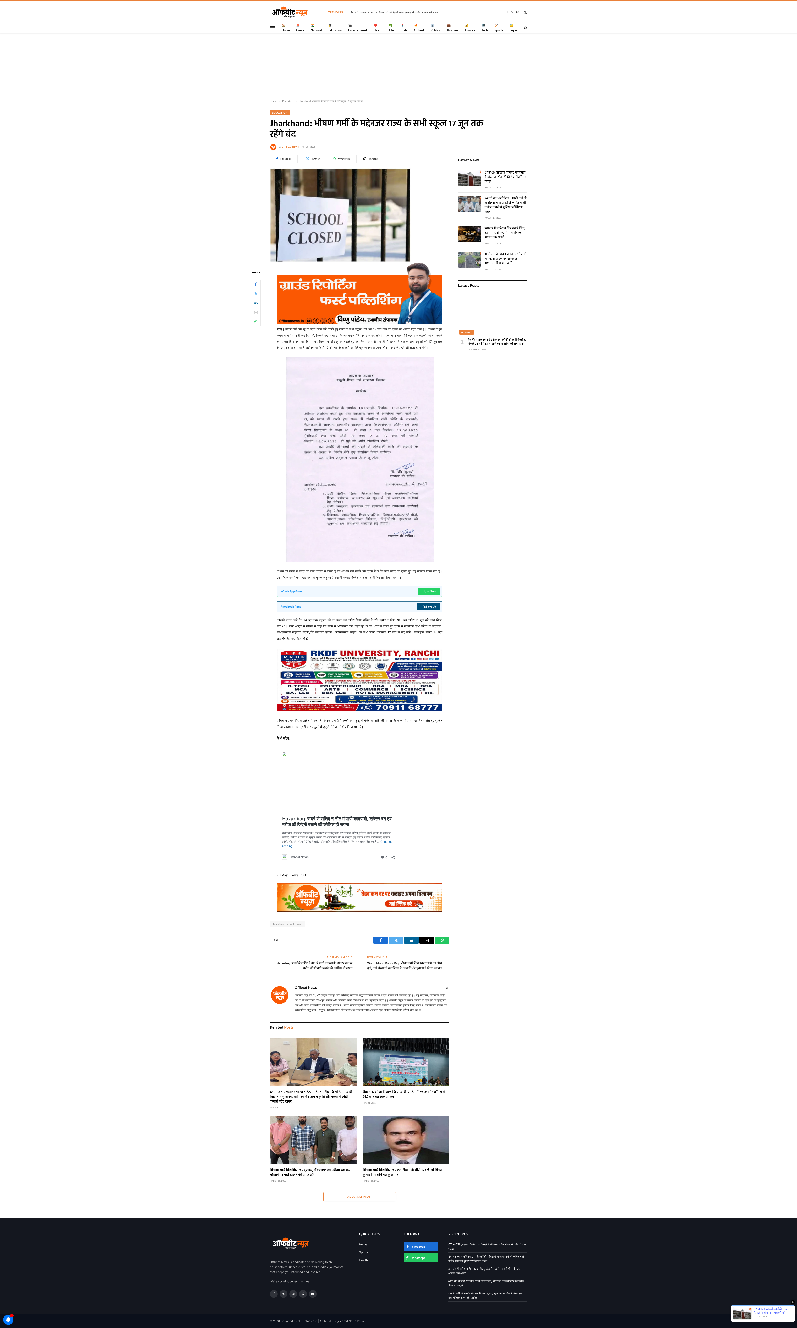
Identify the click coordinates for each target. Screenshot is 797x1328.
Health (363, 1260)
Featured (466, 332)
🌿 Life (391, 27)
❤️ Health (378, 27)
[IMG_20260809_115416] (359, 911)
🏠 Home (286, 27)
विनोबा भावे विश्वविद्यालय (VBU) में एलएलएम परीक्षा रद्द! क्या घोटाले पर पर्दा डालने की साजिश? (310, 1172)
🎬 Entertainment (357, 27)
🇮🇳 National (316, 27)
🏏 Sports (499, 27)
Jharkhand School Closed (287, 924)
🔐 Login (513, 27)
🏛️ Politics (435, 27)
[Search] (525, 27)
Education (279, 112)
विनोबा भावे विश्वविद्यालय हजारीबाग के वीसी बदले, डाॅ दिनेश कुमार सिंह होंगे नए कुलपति (402, 1172)
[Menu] (272, 28)
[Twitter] (256, 293)
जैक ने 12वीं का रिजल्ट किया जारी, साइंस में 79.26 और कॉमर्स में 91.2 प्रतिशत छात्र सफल (404, 1094)
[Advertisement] (398, 67)
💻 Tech (485, 27)
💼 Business (452, 27)
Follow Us (429, 606)
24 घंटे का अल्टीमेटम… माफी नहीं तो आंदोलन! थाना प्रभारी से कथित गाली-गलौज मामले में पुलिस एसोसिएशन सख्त (506, 205)
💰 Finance (470, 27)
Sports (363, 1252)
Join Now (429, 591)
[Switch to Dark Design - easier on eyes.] (525, 12)
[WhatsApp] (256, 321)
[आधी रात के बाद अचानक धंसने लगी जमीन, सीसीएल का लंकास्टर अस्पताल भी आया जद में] (469, 260)
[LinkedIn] (256, 303)
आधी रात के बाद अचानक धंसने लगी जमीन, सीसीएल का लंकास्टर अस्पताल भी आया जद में (505, 258)
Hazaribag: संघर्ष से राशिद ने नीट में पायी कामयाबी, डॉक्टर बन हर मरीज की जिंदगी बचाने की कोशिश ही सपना (314, 966)
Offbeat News (290, 147)
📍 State (404, 27)
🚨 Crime (300, 27)
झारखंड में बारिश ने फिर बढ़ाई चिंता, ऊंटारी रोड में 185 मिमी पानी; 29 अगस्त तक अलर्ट (408, 12)
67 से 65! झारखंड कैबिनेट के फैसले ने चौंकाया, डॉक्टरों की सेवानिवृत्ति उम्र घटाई (506, 177)
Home (363, 1244)
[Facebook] (256, 284)
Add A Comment (359, 1196)
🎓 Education (335, 27)
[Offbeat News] (290, 12)
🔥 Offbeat (419, 27)
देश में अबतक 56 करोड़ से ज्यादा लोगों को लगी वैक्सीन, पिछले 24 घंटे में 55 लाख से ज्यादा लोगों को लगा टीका (497, 342)
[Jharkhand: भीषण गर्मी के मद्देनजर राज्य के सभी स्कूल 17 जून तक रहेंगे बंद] (340, 261)
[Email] (256, 312)
